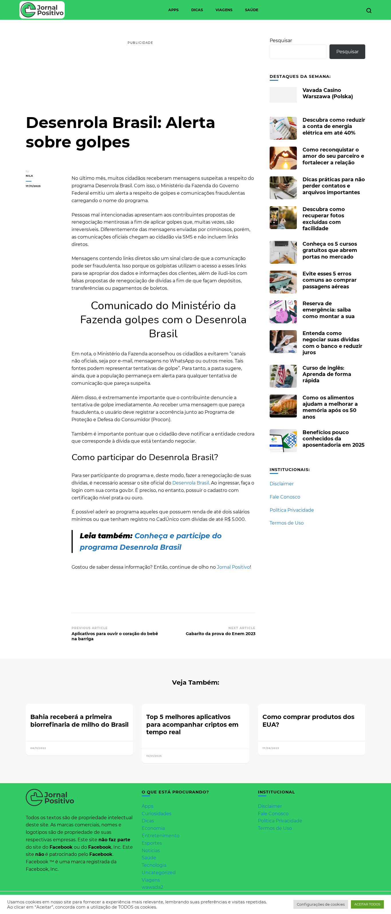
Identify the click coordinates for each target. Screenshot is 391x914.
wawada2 (152, 887)
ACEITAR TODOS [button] (367, 904)
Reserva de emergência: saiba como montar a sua (329, 309)
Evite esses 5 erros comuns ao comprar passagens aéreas (330, 280)
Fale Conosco (285, 497)
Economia (153, 828)
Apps (173, 10)
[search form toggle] (369, 10)
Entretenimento (160, 835)
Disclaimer (282, 483)
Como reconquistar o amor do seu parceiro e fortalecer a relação (333, 156)
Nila (29, 175)
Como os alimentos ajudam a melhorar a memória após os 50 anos (330, 407)
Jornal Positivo (233, 567)
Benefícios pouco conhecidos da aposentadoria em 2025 (334, 438)
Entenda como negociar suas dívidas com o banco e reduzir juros (332, 342)
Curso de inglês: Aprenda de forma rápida (327, 374)
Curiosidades (156, 813)
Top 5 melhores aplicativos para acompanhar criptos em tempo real (192, 724)
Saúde (251, 10)
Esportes (152, 843)
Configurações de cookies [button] (321, 904)
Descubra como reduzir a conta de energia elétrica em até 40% (334, 126)
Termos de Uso (287, 523)
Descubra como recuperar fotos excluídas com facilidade (324, 218)
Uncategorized (159, 872)
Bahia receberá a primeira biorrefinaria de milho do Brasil (79, 720)
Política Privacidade (292, 510)
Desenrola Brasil (190, 483)
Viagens (224, 10)
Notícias (151, 850)
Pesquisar (281, 40)
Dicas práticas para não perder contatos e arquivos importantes (334, 185)
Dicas (197, 10)
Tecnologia (154, 865)
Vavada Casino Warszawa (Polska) (328, 93)
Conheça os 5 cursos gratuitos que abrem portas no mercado (330, 250)
